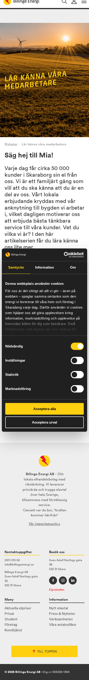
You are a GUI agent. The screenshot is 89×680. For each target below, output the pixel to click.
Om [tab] (73, 267)
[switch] (77, 360)
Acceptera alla (44, 409)
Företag (11, 624)
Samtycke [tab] (16, 267)
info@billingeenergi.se (19, 564)
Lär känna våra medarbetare (44, 144)
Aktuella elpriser (18, 608)
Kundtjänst (13, 630)
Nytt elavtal (58, 608)
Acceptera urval (44, 422)
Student (11, 619)
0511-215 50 (12, 560)
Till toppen (47, 651)
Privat (9, 613)
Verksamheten (61, 619)
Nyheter (11, 144)
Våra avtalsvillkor (62, 624)
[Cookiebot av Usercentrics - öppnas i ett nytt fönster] (64, 255)
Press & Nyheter (62, 613)
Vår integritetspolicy (44, 524)
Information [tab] (44, 267)
